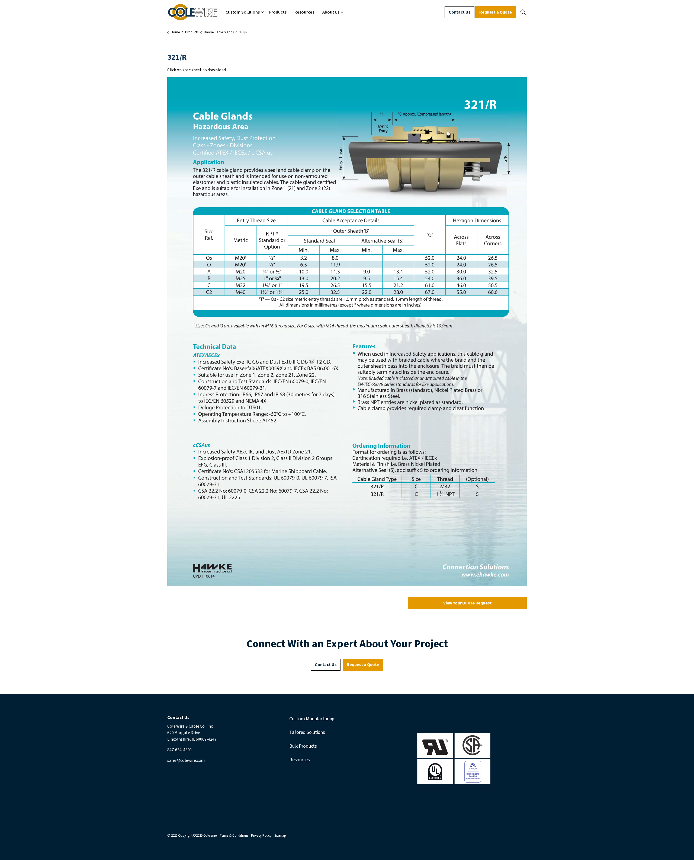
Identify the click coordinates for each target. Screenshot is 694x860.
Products (278, 12)
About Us (330, 12)
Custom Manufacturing (312, 718)
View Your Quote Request (467, 603)
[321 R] (347, 332)
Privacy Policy (261, 835)
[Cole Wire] (192, 12)
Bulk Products (303, 746)
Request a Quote (495, 12)
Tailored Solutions (307, 732)
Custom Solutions (243, 12)
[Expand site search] (523, 12)
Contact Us (460, 12)
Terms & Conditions (234, 835)
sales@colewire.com (186, 760)
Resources (304, 12)
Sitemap (280, 835)
